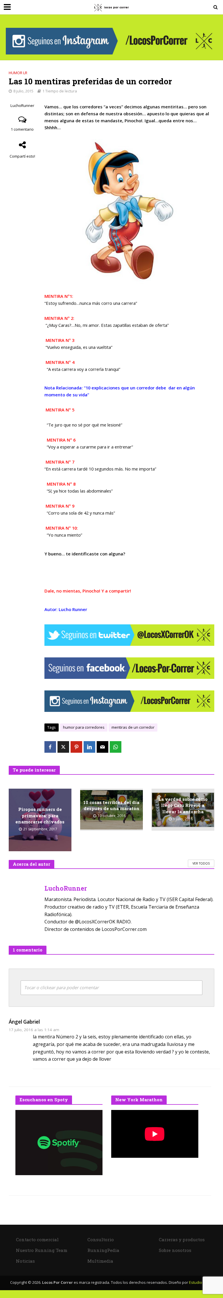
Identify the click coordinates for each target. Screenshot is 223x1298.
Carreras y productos (182, 1239)
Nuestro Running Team (41, 1250)
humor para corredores (84, 727)
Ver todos (201, 863)
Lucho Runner (73, 609)
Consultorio (100, 1239)
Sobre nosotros (175, 1250)
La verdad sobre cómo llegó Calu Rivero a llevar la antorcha (183, 805)
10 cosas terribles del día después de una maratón (111, 805)
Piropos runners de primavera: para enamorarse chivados (39, 815)
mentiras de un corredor (133, 727)
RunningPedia (103, 1250)
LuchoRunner (22, 105)
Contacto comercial (37, 1239)
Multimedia (100, 1261)
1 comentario (22, 129)
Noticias (25, 1261)
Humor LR (18, 72)
